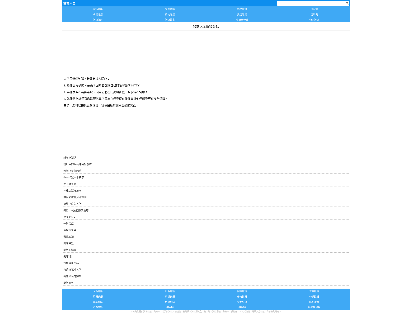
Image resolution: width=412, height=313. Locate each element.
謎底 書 (67, 256)
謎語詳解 (98, 19)
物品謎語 (314, 19)
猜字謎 (314, 9)
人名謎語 (98, 291)
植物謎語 (170, 14)
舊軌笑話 (68, 236)
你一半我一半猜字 (73, 177)
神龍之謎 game (72, 190)
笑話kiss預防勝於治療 (76, 210)
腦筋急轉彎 (242, 19)
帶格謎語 (242, 296)
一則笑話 (68, 223)
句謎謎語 (314, 296)
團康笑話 (68, 243)
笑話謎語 (98, 9)
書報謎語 (98, 301)
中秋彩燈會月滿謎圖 (75, 197)
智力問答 (98, 307)
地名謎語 (170, 291)
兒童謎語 (170, 9)
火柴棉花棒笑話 (72, 269)
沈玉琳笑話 (69, 184)
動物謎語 (242, 9)
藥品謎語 (242, 301)
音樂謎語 (314, 291)
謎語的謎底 (69, 250)
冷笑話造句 (69, 217)
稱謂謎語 (170, 296)
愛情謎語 (242, 14)
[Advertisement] (158, 53)
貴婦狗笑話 (69, 230)
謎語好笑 (68, 283)
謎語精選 (314, 301)
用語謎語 (98, 296)
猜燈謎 (314, 14)
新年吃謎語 (69, 157)
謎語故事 (170, 19)
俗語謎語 (170, 301)
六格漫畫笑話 (71, 263)
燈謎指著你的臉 (72, 171)
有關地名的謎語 (72, 276)
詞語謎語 (242, 291)
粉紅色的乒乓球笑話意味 (77, 164)
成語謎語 (98, 14)
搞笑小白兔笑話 (72, 203)
